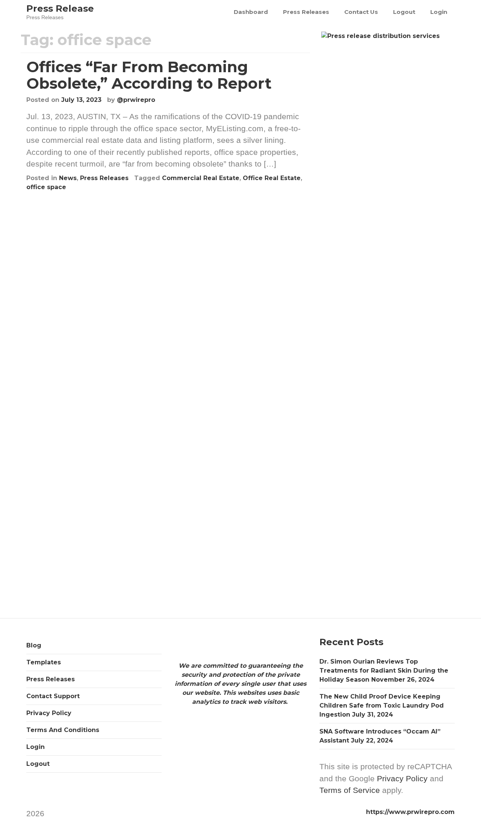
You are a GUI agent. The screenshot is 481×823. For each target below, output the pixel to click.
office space (46, 187)
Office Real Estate (272, 178)
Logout (404, 11)
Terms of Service (349, 790)
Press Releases (306, 11)
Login (438, 11)
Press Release (60, 8)
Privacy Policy (48, 713)
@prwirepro (136, 99)
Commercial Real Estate (200, 178)
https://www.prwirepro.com (410, 811)
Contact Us (361, 11)
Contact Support (53, 696)
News (68, 178)
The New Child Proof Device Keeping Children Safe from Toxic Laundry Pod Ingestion (381, 705)
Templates (43, 662)
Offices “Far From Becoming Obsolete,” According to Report (149, 75)
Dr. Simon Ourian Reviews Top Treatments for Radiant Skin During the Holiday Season (383, 670)
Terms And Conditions (62, 730)
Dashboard (251, 11)
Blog (33, 645)
